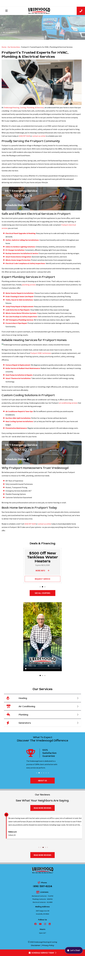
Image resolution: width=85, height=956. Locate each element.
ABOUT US (42, 780)
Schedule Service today (42, 952)
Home (4, 47)
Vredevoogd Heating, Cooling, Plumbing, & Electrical (24, 107)
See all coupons (42, 593)
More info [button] (40, 570)
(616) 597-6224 (24, 136)
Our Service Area (14, 47)
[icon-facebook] (35, 924)
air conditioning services (68, 403)
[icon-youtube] (40, 924)
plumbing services (29, 285)
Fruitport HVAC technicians (40, 353)
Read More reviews (42, 808)
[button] (40, 586)
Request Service (42, 579)
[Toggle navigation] (6, 11)
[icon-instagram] (44, 924)
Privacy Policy (48, 945)
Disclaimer (35, 945)
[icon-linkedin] (49, 924)
